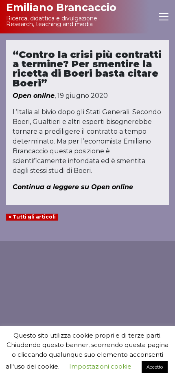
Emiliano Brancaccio (61, 7)
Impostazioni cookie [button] (100, 366)
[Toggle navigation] (163, 16)
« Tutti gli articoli (32, 217)
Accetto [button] (155, 367)
